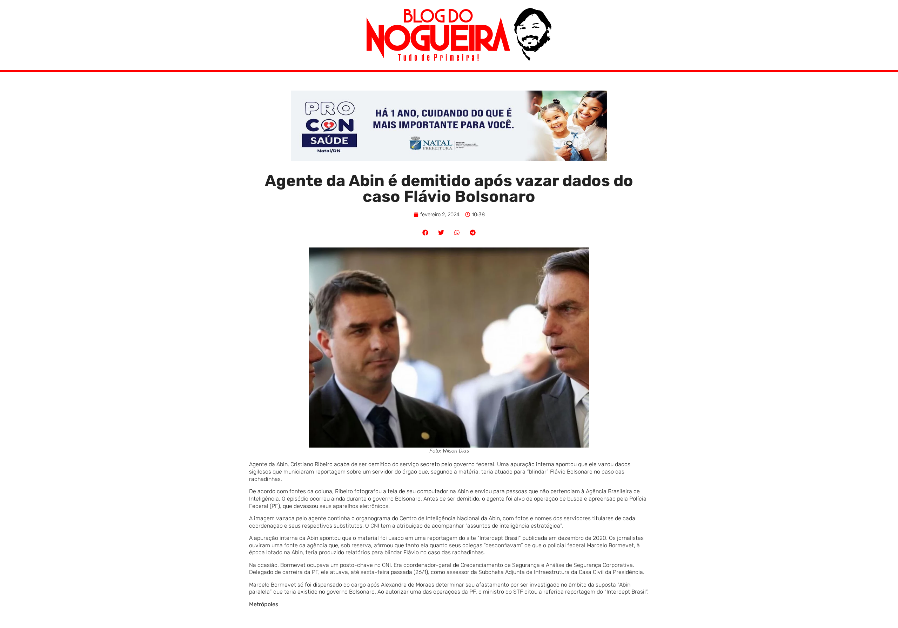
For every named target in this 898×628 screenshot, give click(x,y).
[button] (425, 232)
